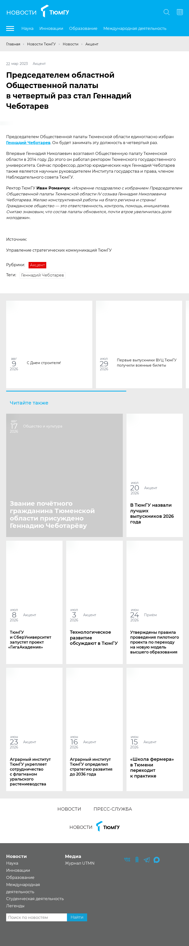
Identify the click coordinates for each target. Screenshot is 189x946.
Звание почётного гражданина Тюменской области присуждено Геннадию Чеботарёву (52, 515)
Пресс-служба (113, 809)
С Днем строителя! (44, 362)
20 (134, 487)
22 (8, 63)
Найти (77, 917)
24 (134, 614)
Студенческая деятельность (35, 898)
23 (14, 741)
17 (14, 426)
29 (104, 363)
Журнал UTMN (79, 863)
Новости (21, 12)
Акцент (39, 63)
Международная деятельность (134, 28)
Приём (150, 614)
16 (74, 741)
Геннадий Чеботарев (28, 142)
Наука (27, 28)
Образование (83, 28)
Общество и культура (42, 426)
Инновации (51, 28)
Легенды (15, 906)
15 (134, 741)
